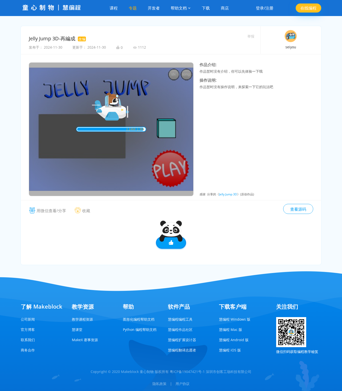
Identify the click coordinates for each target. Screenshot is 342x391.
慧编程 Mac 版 (230, 329)
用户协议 (183, 383)
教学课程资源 (82, 319)
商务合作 (28, 350)
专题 (133, 8)
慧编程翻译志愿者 (182, 350)
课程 (114, 8)
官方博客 (28, 329)
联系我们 (28, 339)
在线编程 (308, 8)
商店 (225, 8)
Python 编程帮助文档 (139, 329)
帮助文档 (179, 8)
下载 (206, 8)
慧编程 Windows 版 (234, 319)
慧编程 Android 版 (234, 339)
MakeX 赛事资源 (85, 339)
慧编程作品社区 (180, 329)
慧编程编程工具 (180, 319)
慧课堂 (77, 329)
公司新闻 (28, 319)
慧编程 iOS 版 (230, 350)
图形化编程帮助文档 (138, 319)
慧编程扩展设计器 (182, 339)
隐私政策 (159, 383)
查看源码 (298, 209)
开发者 (154, 8)
